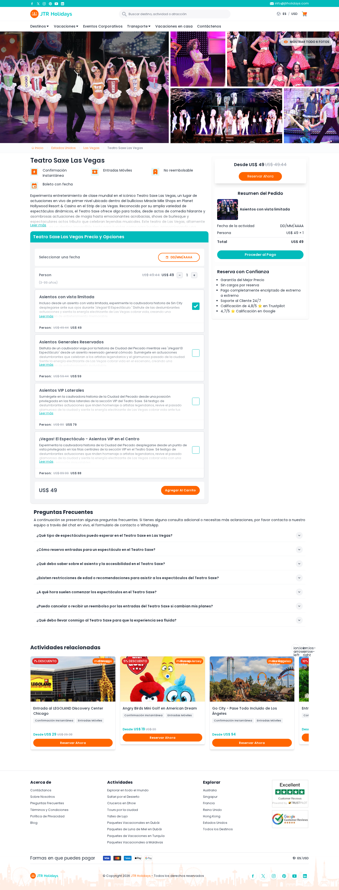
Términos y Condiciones (49, 810)
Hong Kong (211, 816)
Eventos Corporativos (103, 26)
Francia (209, 803)
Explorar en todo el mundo (128, 790)
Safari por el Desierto (123, 797)
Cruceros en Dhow (121, 803)
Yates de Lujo (117, 816)
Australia (210, 790)
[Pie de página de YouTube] (294, 876)
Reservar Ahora (260, 176)
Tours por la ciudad (122, 810)
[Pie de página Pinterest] (284, 876)
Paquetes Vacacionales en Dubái (133, 823)
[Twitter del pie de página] (263, 876)
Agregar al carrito (180, 490)
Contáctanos (40, 790)
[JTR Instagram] (44, 3)
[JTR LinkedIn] (62, 3)
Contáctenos (209, 26)
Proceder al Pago (260, 254)
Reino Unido (212, 810)
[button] (288, 14)
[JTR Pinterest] (50, 3)
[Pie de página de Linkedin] (305, 876)
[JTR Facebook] (32, 3)
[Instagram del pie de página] (273, 876)
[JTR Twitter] (38, 3)
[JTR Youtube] (56, 3)
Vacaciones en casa (174, 26)
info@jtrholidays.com (292, 3)
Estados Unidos (215, 823)
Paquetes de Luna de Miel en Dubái (134, 829)
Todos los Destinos (218, 829)
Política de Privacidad (47, 816)
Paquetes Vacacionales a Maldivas (135, 842)
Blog (33, 823)
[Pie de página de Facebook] (253, 876)
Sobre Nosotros (42, 797)
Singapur (210, 797)
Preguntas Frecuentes (47, 803)
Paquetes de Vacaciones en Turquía (136, 836)
